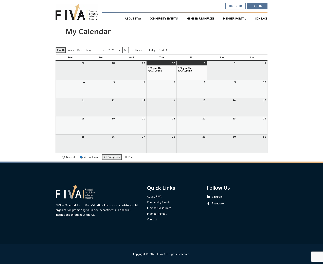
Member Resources (200, 18)
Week (71, 50)
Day (79, 50)
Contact (261, 18)
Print (129, 157)
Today (152, 50)
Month (61, 50)
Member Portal (234, 18)
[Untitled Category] (57, 155)
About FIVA (133, 18)
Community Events (164, 18)
